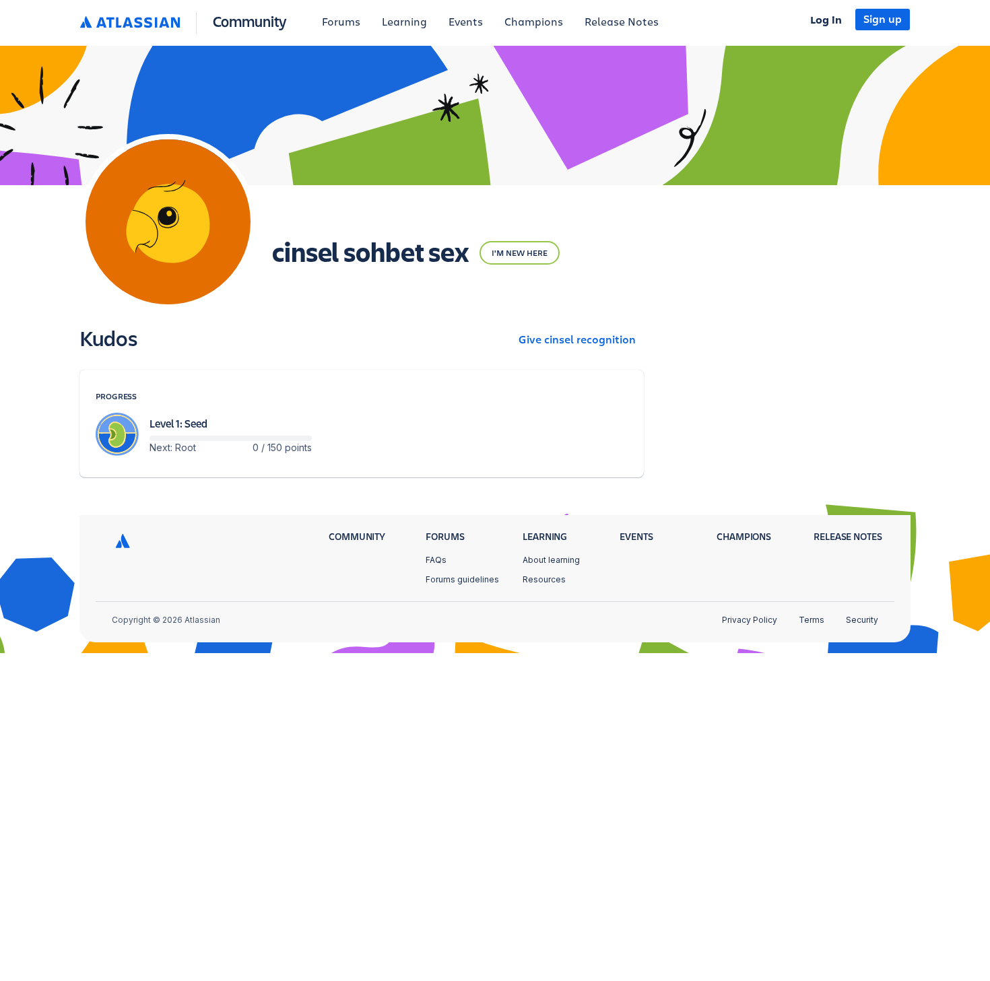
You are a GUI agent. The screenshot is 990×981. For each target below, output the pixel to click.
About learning (551, 560)
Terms (811, 620)
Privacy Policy (749, 620)
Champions (533, 22)
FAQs (436, 560)
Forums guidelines (462, 579)
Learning (404, 22)
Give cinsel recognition (577, 340)
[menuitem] (341, 23)
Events (466, 22)
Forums (341, 22)
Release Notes (622, 22)
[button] (186, 22)
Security (862, 620)
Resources (544, 579)
